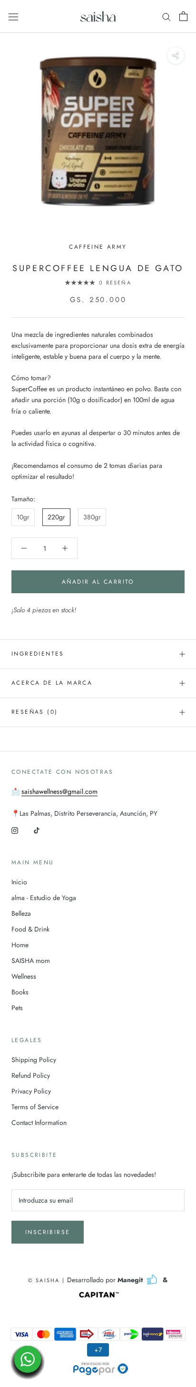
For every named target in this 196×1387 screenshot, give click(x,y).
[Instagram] (14, 829)
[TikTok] (36, 829)
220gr (56, 517)
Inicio (19, 882)
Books (20, 992)
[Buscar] (166, 16)
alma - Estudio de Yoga (43, 897)
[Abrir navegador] (13, 16)
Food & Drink (30, 929)
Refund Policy (30, 1075)
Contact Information (39, 1122)
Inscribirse (47, 1232)
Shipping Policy (33, 1059)
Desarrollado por (106, 1280)
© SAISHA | (47, 1280)
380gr (92, 517)
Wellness (23, 976)
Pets (17, 1007)
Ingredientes (37, 653)
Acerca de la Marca (51, 682)
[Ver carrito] (183, 16)
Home (20, 945)
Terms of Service (35, 1107)
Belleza (21, 913)
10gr (23, 517)
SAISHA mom (30, 960)
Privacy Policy (31, 1091)
